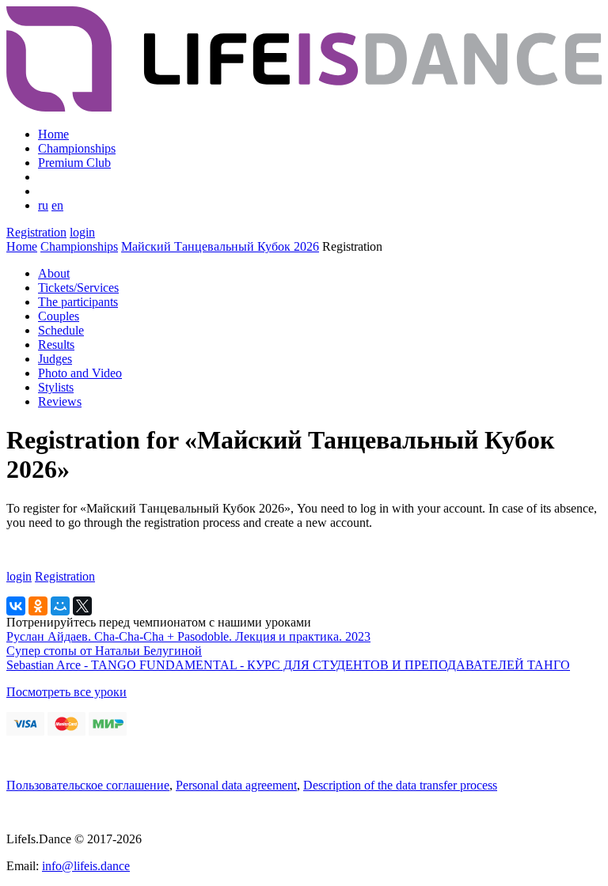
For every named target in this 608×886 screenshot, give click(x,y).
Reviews (60, 401)
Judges (55, 358)
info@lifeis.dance (86, 866)
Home (53, 134)
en (57, 205)
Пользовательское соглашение (87, 785)
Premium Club (74, 162)
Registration (36, 232)
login (82, 232)
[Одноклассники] (38, 605)
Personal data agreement (236, 785)
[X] (82, 605)
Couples (58, 316)
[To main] (304, 107)
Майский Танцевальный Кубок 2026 (220, 246)
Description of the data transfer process (400, 785)
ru (43, 205)
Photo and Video (80, 373)
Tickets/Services (78, 287)
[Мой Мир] (60, 605)
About (54, 273)
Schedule (61, 330)
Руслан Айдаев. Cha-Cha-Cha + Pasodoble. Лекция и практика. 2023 (188, 636)
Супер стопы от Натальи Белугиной (104, 650)
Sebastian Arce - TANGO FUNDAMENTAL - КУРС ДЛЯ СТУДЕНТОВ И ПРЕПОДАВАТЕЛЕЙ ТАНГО (288, 665)
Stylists (56, 387)
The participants (78, 302)
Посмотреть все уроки (66, 692)
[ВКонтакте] (15, 605)
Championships (77, 148)
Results (56, 344)
